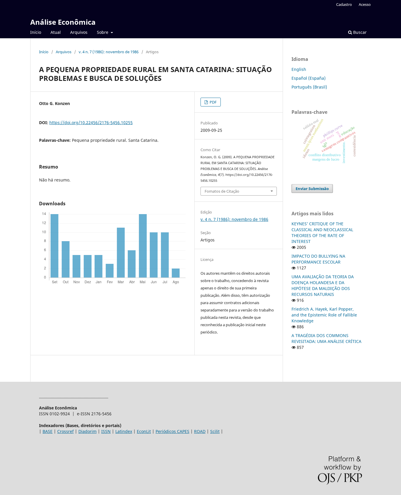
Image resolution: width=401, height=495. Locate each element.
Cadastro (344, 4)
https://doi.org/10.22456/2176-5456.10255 (91, 122)
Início (35, 32)
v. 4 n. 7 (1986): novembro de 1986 (109, 51)
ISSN (106, 431)
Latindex (123, 431)
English (299, 69)
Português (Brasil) (309, 87)
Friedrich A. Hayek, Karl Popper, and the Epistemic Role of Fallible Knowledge (324, 315)
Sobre (103, 32)
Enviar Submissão (312, 188)
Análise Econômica (63, 22)
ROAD (199, 431)
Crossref (65, 431)
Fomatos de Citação (222, 191)
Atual (55, 32)
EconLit (144, 431)
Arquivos (78, 32)
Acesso (365, 4)
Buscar (359, 32)
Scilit (215, 431)
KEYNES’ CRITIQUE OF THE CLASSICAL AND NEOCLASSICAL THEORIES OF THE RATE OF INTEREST (322, 232)
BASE (48, 431)
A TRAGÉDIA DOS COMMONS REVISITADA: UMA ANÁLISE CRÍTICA (326, 338)
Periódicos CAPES (172, 431)
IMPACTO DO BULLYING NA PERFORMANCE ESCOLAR (318, 259)
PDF (213, 102)
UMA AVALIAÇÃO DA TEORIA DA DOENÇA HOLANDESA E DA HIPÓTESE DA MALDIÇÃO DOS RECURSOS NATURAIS (323, 285)
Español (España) (309, 78)
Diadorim (87, 431)
